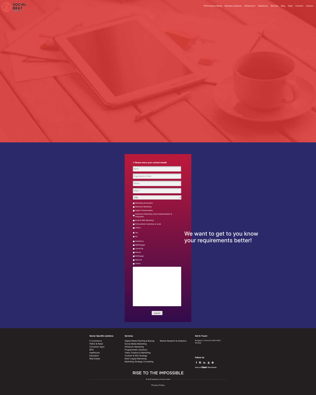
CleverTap (139, 248)
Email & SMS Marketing (144, 220)
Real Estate (94, 358)
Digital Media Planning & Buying (139, 341)
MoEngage (139, 256)
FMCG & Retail (96, 344)
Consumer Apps (96, 346)
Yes (136, 233)
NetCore (138, 260)
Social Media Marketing (136, 344)
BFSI (91, 349)
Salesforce (263, 6)
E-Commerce (95, 341)
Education (94, 355)
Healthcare (94, 352)
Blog (283, 6)
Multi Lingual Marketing (136, 358)
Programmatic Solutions (136, 349)
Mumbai (198, 343)
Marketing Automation (144, 203)
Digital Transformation (144, 210)
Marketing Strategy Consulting (139, 361)
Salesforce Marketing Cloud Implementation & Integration (153, 215)
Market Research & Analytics (173, 341)
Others (138, 228)
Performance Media (213, 6)
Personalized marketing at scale (148, 224)
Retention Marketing (143, 207)
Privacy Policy (158, 385)
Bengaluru (199, 340)
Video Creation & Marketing (138, 352)
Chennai (207, 340)
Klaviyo (138, 252)
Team (290, 6)
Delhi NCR (216, 340)
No (136, 236)
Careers (309, 6)
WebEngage (140, 245)
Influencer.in (249, 6)
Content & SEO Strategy (136, 355)
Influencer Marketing (134, 346)
